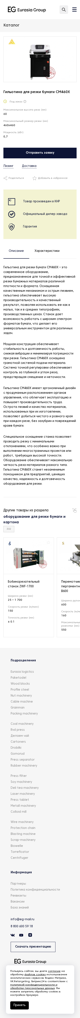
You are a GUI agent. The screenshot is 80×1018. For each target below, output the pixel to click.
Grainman (18, 707)
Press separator (23, 759)
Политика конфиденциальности (35, 889)
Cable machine (22, 701)
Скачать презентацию (33, 946)
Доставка (29, 166)
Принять (19, 1005)
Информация (21, 872)
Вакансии (18, 901)
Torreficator (20, 852)
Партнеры (18, 883)
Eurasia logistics (22, 672)
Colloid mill (18, 812)
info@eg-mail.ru (22, 919)
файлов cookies (35, 974)
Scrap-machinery (23, 840)
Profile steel (20, 689)
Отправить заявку (40, 153)
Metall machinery (23, 806)
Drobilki (16, 748)
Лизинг (8, 166)
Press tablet (20, 800)
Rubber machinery (24, 765)
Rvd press (18, 730)
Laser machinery (23, 794)
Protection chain (23, 828)
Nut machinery (21, 695)
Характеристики (47, 251)
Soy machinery (21, 782)
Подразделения (23, 660)
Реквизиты (18, 895)
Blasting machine (23, 834)
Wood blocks (20, 684)
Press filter (19, 776)
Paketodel (18, 678)
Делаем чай (20, 736)
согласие (54, 971)
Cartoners (18, 742)
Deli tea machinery (25, 788)
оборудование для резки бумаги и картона (34, 519)
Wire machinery (22, 822)
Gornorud (18, 754)
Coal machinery (22, 724)
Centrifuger (19, 858)
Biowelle (17, 846)
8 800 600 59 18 (22, 926)
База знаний (20, 907)
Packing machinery (24, 713)
